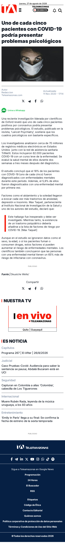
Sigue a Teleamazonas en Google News (32, 469)
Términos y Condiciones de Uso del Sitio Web (32, 526)
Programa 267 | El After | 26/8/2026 (25, 352)
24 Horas (32, 480)
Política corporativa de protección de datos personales (32, 521)
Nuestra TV (17, 300)
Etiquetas (32, 499)
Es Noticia (15, 341)
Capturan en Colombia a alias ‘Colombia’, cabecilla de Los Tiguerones (28, 387)
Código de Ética (32, 505)
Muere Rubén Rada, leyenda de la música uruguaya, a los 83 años (28, 403)
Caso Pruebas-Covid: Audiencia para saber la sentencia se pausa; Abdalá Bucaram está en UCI (31, 369)
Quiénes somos (32, 515)
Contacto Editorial (32, 510)
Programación (32, 474)
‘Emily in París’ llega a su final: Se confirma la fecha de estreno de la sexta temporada (30, 419)
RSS (32, 491)
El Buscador (32, 485)
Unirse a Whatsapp (16, 110)
